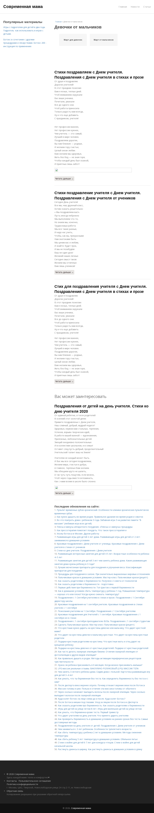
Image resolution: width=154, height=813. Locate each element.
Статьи (147, 6)
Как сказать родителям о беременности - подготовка (85, 584)
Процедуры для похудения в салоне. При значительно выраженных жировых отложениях (104, 574)
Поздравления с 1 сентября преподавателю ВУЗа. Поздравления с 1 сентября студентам (104, 621)
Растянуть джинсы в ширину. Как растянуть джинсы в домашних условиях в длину (100, 749)
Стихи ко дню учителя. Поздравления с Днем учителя (84, 550)
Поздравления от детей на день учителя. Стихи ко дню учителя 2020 (101, 408)
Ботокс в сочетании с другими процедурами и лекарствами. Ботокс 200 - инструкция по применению (24, 43)
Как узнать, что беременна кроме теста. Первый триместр (88, 712)
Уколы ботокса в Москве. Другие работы (78, 533)
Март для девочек (73, 40)
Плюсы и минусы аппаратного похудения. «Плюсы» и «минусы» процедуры (94, 526)
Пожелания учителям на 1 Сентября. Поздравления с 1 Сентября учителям (97, 611)
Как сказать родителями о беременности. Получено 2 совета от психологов (97, 580)
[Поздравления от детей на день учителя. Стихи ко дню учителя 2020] (102, 487)
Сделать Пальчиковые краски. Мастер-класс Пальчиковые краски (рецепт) (96, 624)
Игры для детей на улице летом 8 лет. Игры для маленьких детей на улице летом (100, 708)
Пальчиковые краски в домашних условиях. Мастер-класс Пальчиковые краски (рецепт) (103, 577)
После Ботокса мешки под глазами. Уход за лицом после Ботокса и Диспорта (98, 702)
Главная (123, 6)
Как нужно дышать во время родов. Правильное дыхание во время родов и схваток (100, 516)
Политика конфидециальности (22, 784)
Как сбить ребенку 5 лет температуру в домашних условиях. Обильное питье (98, 739)
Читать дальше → (64, 178)
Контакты (12, 780)
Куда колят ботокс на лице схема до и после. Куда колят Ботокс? (91, 698)
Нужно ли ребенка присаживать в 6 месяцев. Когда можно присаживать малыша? (100, 665)
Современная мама (23, 6)
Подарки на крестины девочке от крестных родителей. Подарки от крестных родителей (103, 648)
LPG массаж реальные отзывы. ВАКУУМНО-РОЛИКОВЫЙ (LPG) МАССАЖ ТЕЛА (98, 668)
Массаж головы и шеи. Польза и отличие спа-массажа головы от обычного (97, 688)
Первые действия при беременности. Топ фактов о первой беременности (96, 587)
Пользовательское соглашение (34, 780)
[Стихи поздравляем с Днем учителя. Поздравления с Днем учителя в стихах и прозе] (102, 170)
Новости (135, 6)
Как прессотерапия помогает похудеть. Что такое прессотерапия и (91, 530)
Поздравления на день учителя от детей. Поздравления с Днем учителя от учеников (101, 725)
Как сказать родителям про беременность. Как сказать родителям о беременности (101, 705)
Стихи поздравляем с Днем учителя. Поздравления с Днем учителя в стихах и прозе (99, 74)
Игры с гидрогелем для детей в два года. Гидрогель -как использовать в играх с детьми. (24, 30)
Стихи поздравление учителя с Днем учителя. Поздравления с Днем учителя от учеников (97, 195)
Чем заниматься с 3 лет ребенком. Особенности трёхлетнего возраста (94, 729)
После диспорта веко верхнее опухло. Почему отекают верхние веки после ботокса (101, 685)
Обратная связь (15, 791)
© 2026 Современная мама (20, 774)
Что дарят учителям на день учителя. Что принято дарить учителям (93, 715)
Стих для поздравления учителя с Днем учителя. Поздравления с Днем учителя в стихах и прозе (100, 289)
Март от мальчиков (104, 40)
